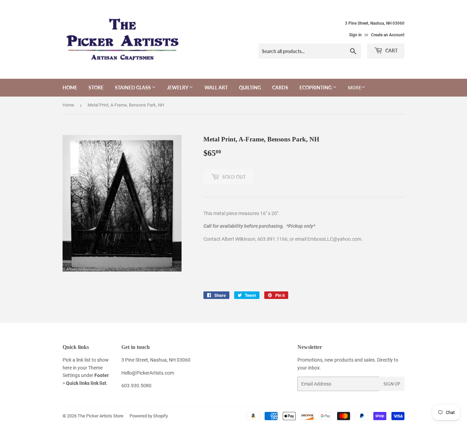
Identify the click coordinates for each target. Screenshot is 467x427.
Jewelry (178, 87)
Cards (280, 87)
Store (96, 87)
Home (70, 87)
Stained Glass (133, 87)
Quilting (250, 87)
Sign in (355, 35)
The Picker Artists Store (100, 415)
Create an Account (387, 35)
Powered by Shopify (149, 415)
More (354, 87)
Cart (391, 50)
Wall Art (216, 87)
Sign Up (392, 384)
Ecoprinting (316, 87)
